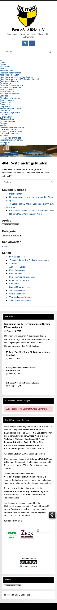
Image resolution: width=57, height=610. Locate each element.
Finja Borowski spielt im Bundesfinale (16, 77)
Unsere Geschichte (9, 133)
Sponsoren (5, 142)
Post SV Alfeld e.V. (29, 29)
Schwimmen (5, 83)
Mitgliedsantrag (7, 119)
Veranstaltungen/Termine (20, 297)
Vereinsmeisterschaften (10, 73)
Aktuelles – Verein (17, 267)
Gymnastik (5, 110)
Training (3, 68)
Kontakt (3, 144)
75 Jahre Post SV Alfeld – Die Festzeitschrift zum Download (28, 353)
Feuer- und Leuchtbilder (10, 108)
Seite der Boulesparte (9, 93)
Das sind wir (5, 102)
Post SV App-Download (10, 138)
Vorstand (4, 125)
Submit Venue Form (18, 290)
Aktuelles (4, 135)
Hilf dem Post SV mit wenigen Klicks (25, 214)
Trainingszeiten (7, 89)
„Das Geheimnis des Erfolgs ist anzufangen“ (29, 260)
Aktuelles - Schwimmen (10, 87)
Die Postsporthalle (8, 129)
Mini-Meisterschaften (9, 75)
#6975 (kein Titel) (17, 257)
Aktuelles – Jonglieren (10, 98)
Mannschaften (6, 70)
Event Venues (15, 273)
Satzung (3, 123)
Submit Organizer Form (20, 287)
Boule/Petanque (7, 91)
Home (3, 62)
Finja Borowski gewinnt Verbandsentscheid (19, 79)
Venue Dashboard (17, 294)
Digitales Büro (6, 117)
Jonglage (4, 96)
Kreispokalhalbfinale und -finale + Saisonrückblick (31, 210)
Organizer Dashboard (19, 280)
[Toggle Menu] (1, 60)
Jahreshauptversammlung (12, 127)
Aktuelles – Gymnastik (10, 112)
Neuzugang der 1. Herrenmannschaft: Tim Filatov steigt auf (27, 325)
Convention (5, 104)
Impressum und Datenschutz (22, 277)
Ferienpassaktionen (9, 81)
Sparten (3, 64)
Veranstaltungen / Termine (11, 140)
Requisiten (5, 106)
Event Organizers (17, 270)
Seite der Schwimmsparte (11, 85)
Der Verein (5, 114)
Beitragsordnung (7, 121)
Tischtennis (5, 66)
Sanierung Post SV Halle (11, 131)
